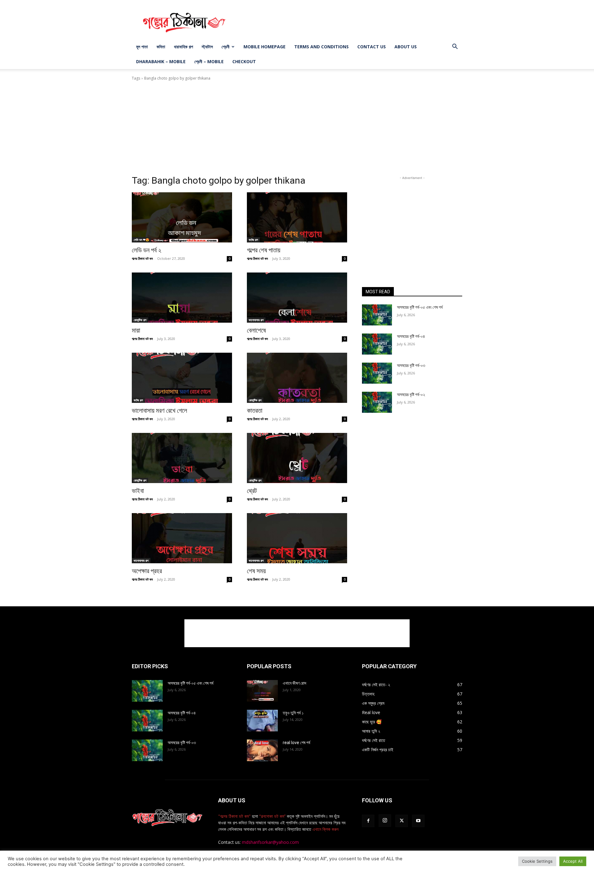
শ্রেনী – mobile (209, 61)
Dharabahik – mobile (161, 61)
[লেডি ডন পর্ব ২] (182, 217)
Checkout (244, 61)
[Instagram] (385, 820)
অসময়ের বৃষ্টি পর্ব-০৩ (411, 365)
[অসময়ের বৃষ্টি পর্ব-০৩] (377, 373)
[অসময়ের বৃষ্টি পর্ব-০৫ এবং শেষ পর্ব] (377, 314)
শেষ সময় (256, 571)
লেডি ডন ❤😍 (141, 240)
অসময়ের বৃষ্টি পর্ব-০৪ (411, 336)
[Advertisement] (349, 23)
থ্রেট (252, 491)
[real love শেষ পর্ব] (262, 750)
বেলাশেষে (256, 330)
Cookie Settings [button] (537, 861)
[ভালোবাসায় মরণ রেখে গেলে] (182, 378)
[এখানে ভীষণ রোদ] (262, 691)
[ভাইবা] (182, 458)
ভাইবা (138, 491)
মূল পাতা (142, 47)
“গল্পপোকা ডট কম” (273, 816)
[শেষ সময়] (297, 538)
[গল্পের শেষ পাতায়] (297, 217)
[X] (401, 821)
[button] (454, 47)
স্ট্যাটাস (207, 47)
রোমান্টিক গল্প (140, 320)
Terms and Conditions (321, 47)
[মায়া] (182, 297)
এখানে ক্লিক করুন (324, 829)
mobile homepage (264, 47)
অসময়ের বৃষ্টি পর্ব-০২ (411, 394)
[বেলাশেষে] (297, 297)
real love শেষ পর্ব (296, 742)
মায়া (136, 330)
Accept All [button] (573, 861)
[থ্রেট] (297, 458)
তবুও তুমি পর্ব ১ (293, 712)
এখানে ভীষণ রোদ (294, 683)
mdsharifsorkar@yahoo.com (270, 842)
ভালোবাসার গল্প (256, 320)
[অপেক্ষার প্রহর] (182, 538)
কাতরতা (254, 410)
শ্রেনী (226, 47)
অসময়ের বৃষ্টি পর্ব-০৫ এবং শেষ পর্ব (420, 307)
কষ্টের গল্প (253, 240)
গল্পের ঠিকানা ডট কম (142, 258)
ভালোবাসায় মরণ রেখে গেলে (159, 410)
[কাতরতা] (297, 378)
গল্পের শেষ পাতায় (263, 250)
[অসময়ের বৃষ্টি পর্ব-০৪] (377, 344)
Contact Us (371, 47)
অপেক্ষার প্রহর (147, 571)
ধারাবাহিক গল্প (183, 47)
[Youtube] (418, 821)
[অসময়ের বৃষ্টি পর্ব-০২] (377, 402)
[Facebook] (368, 821)
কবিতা (161, 47)
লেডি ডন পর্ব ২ (146, 250)
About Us (405, 47)
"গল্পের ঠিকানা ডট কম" (234, 816)
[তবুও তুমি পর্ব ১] (262, 720)
